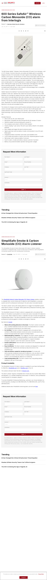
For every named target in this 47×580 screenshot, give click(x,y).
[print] (45, 31)
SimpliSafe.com (13, 368)
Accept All (23, 577)
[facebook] (19, 31)
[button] (2, 3)
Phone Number (27, 162)
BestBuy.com (24, 368)
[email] (28, 31)
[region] (23, 576)
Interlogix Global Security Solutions (15, 24)
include (10, 322)
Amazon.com (25, 371)
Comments (6, 182)
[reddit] (25, 31)
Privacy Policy (41, 574)
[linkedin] (21, 31)
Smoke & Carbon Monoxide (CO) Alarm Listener (22, 299)
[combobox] (23, 179)
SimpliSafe (9, 254)
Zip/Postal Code (8, 172)
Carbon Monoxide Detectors (8, 236)
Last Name (27, 157)
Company (6, 167)
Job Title (26, 167)
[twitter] (23, 31)
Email (6, 162)
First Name (7, 157)
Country (6, 177)
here (36, 386)
